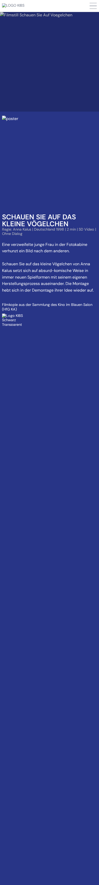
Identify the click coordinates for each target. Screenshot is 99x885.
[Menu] (93, 6)
